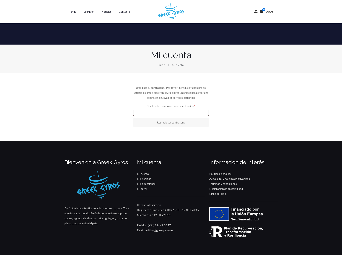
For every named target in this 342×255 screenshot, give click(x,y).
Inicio (162, 64)
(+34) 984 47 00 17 (159, 225)
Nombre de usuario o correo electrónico (178, 106)
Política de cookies (220, 173)
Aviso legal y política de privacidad (229, 178)
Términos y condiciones (223, 183)
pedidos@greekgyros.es (159, 230)
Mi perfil (142, 188)
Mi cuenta (143, 173)
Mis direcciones (146, 183)
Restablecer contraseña (171, 122)
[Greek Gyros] (171, 11)
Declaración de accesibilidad (226, 188)
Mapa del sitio (217, 193)
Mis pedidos (144, 178)
